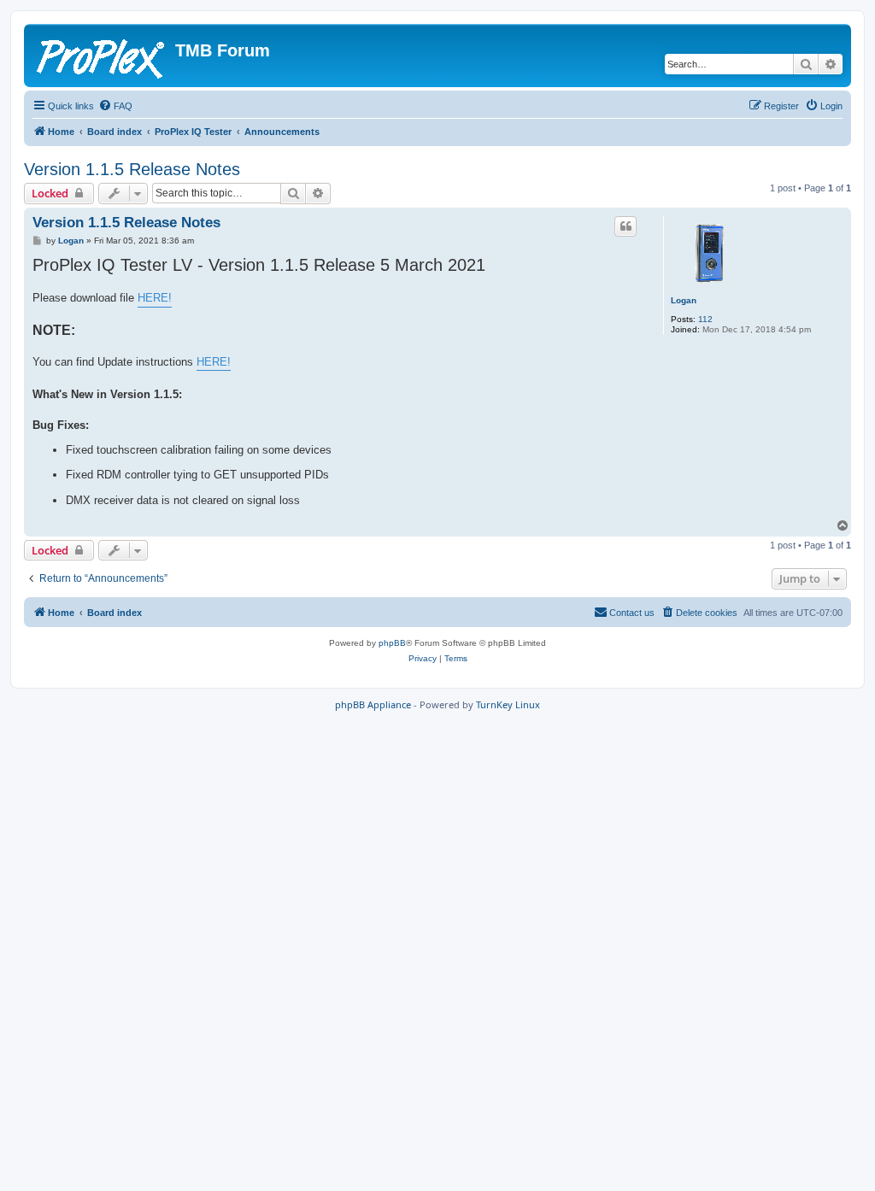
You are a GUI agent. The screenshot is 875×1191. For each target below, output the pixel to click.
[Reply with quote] (625, 226)
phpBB (392, 643)
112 (705, 319)
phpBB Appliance (373, 704)
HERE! (155, 297)
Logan (683, 300)
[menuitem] (115, 106)
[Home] (101, 55)
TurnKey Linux (508, 704)
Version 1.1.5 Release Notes (132, 169)
